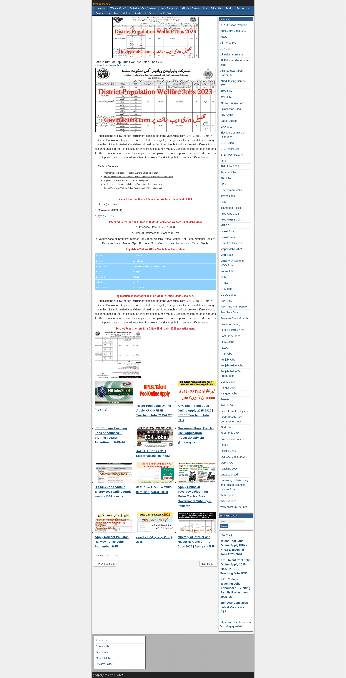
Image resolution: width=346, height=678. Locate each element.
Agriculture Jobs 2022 (233, 30)
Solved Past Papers (232, 439)
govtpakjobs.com (101, 4)
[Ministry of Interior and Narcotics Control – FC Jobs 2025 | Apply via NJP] (197, 523)
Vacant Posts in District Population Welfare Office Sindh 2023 (131, 173)
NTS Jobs (226, 288)
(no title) (101, 409)
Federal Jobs (228, 172)
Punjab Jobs (227, 359)
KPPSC (224, 225)
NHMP (224, 277)
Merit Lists (226, 254)
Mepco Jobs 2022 (231, 249)
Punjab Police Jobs (231, 365)
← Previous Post (104, 563)
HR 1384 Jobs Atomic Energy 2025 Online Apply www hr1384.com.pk (113, 491)
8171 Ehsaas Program (233, 25)
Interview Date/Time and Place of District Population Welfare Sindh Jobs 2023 (138, 176)
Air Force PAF (228, 42)
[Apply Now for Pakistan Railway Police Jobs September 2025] (114, 523)
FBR (223, 160)
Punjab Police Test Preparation (143, 8)
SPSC (224, 445)
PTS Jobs (226, 353)
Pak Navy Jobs (229, 312)
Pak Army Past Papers (234, 306)
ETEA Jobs (227, 142)
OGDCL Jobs (228, 294)
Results (229, 8)
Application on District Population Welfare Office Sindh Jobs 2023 (133, 184)
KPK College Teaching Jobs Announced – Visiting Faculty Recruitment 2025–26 (235, 587)
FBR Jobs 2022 (229, 166)
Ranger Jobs (228, 387)
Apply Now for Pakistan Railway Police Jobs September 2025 (112, 541)
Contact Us (102, 646)
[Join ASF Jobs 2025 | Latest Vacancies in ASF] (155, 437)
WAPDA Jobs (228, 501)
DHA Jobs (226, 126)
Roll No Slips (216, 8)
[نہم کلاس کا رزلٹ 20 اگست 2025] (155, 523)
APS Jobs (226, 91)
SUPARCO (226, 462)
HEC (223, 201)
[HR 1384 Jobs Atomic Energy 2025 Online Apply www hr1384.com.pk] (114, 473)
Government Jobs (231, 190)
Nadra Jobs (227, 271)
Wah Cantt (226, 495)
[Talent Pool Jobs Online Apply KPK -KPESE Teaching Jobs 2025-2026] (155, 392)
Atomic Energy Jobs (169, 8)
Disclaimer (102, 652)
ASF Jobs (226, 97)
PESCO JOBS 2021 (232, 330)
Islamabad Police (230, 207)
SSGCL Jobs (228, 451)
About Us (101, 640)
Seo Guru (103, 65)
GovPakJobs (165, 13)
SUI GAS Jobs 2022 (232, 456)
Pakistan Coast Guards (234, 318)
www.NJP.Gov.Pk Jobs (233, 506)
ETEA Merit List (229, 148)
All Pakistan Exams (231, 54)
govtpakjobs (227, 195)
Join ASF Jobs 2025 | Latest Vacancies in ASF (234, 607)
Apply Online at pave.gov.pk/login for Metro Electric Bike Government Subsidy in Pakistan (195, 496)
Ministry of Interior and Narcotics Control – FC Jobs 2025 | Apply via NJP (196, 541)
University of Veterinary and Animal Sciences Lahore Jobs (234, 485)
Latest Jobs (100, 8)
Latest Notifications (231, 243)
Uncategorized (229, 474)
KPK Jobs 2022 (229, 213)
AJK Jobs (226, 48)
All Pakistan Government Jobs (194, 8)
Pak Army (99, 13)
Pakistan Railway (230, 324)
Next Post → (208, 563)
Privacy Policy (104, 663)
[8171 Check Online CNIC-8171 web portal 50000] (155, 473)
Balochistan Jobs (230, 108)
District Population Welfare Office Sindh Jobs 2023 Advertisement (133, 188)
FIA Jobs (225, 178)
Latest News (227, 237)
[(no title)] (114, 394)
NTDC (224, 282)
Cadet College (228, 120)
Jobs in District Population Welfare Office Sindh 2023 (129, 62)
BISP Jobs (226, 114)
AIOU (223, 36)
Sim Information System (234, 411)
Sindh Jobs (118, 65)
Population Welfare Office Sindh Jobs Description (126, 180)
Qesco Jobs (227, 381)
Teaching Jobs (243, 8)
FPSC (223, 184)
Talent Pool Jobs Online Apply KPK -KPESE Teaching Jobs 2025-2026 (154, 410)
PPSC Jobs (227, 341)
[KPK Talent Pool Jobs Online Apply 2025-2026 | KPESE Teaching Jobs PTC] (197, 392)
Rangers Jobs (228, 393)
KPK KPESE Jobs (231, 219)
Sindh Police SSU (230, 433)
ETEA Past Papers (231, 154)
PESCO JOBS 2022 (118, 8)
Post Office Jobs (230, 336)
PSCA (224, 347)
